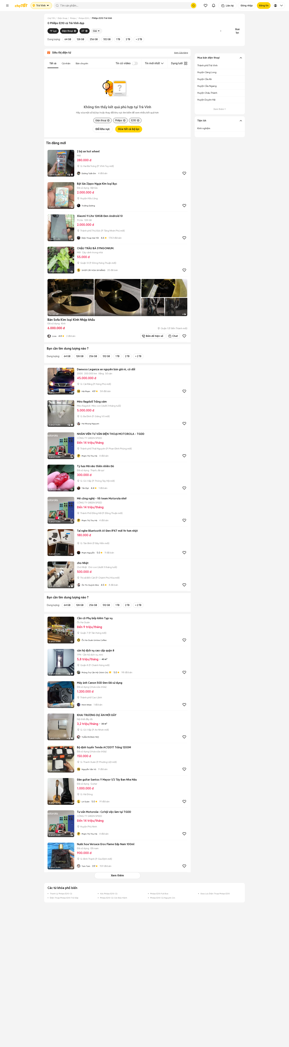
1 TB (118, 39)
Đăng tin (263, 5)
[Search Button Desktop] (193, 5)
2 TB (128, 39)
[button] (7, 5)
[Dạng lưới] (185, 63)
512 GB (107, 39)
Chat (175, 336)
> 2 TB (139, 39)
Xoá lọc (237, 31)
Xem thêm (117, 875)
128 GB (80, 39)
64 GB (68, 39)
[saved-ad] (205, 5)
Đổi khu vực (102, 129)
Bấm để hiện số (153, 336)
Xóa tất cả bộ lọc (128, 129)
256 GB (94, 39)
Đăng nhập (247, 5)
